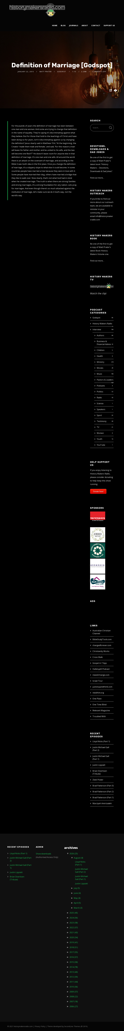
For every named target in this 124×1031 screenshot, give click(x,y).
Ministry (100, 362)
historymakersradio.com (23, 1026)
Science (100, 403)
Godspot (96, 317)
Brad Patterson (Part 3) (103, 785)
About (85, 25)
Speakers (101, 409)
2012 (74, 977)
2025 (74, 912)
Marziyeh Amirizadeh (102, 803)
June (77, 893)
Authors (100, 335)
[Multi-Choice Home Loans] (97, 581)
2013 (74, 972)
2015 (74, 962)
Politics (100, 391)
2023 (74, 922)
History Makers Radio (102, 323)
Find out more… (97, 177)
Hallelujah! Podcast (101, 669)
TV (98, 427)
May (77, 898)
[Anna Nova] (97, 566)
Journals (73, 25)
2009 (74, 991)
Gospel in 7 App (100, 663)
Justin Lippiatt (99, 765)
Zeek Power (98, 779)
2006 (74, 1006)
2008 (74, 996)
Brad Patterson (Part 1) (103, 797)
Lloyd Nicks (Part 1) (101, 741)
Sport (99, 415)
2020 (74, 937)
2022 (74, 927)
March (78, 908)
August (78, 857)
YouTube (101, 445)
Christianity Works (101, 651)
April (77, 903)
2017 (74, 952)
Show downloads (43, 853)
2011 (74, 981)
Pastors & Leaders (105, 379)
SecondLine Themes (72, 1026)
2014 (74, 967)
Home (54, 25)
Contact (95, 25)
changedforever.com (102, 645)
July (77, 888)
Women (100, 433)
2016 (74, 957)
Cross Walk (98, 657)
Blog (63, 25)
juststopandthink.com (102, 686)
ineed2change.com (101, 675)
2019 (74, 942)
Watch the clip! (98, 293)
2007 (74, 1001)
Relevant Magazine (101, 710)
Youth (99, 439)
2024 (74, 917)
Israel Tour (98, 681)
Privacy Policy (40, 1026)
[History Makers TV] (102, 285)
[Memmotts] (97, 518)
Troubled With (99, 716)
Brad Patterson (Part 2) (103, 791)
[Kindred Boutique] (97, 534)
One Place (97, 698)
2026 (74, 853)
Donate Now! (98, 491)
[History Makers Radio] (37, 10)
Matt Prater (46, 72)
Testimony (101, 421)
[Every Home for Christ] (97, 550)
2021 (74, 932)
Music (99, 374)
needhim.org (98, 692)
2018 (74, 947)
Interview (97, 329)
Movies (100, 368)
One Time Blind (99, 704)
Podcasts (101, 385)
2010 (74, 986)
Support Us (109, 25)
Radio (99, 397)
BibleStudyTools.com (102, 639)
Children (100, 350)
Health (100, 356)
